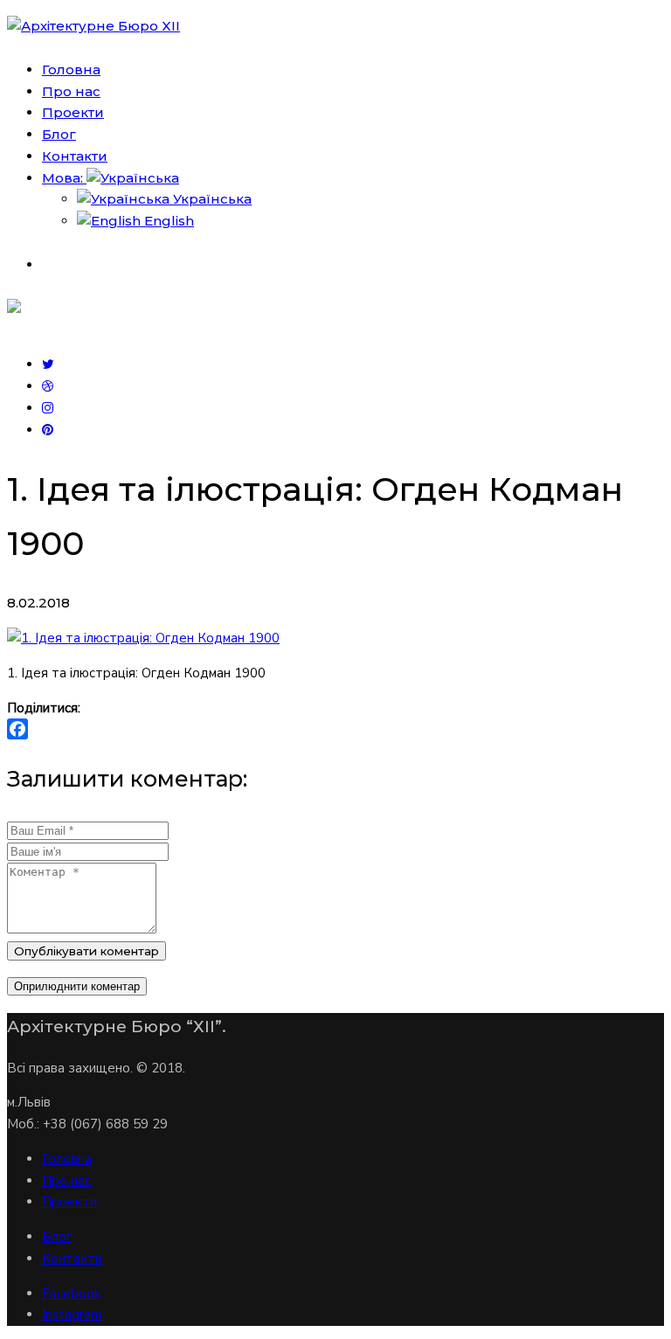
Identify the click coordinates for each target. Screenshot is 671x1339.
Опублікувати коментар (86, 951)
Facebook (71, 1293)
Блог (57, 1236)
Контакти (72, 1258)
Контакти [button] (74, 156)
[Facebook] (335, 728)
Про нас (66, 1181)
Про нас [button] (71, 91)
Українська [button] (210, 199)
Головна (67, 1159)
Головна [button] (71, 69)
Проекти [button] (73, 112)
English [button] (167, 220)
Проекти (69, 1202)
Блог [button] (59, 134)
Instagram (72, 1314)
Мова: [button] (64, 178)
